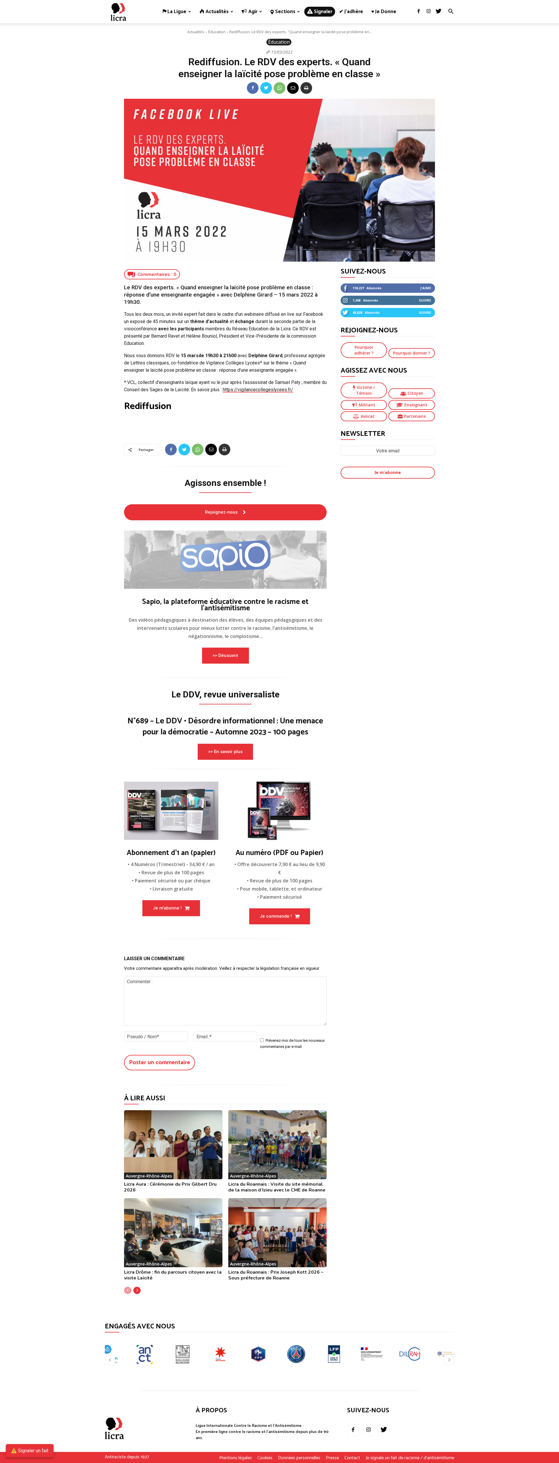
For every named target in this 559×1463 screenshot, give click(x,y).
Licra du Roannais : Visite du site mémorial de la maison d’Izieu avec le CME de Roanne (277, 1187)
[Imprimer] (306, 88)
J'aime (425, 288)
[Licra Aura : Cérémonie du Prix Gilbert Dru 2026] (173, 1144)
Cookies (265, 1458)
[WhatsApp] (279, 88)
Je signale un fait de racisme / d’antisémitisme (410, 1458)
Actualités (195, 31)
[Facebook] (418, 11)
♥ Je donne (383, 12)
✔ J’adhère (351, 12)
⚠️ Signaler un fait (29, 1450)
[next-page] (137, 1290)
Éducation (217, 31)
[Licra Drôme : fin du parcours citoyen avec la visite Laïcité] (173, 1232)
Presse (332, 1458)
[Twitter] (438, 11)
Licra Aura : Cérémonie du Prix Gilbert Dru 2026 (170, 1187)
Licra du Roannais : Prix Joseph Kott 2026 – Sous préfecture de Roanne (275, 1275)
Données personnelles (299, 1458)
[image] (225, 559)
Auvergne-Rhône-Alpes (149, 1176)
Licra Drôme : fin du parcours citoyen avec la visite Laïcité (173, 1275)
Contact (352, 1458)
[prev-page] (127, 1290)
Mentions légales (235, 1458)
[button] (450, 12)
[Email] (293, 88)
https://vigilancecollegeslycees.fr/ (258, 389)
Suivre (425, 300)
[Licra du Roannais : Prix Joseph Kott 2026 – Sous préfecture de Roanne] (277, 1232)
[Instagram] (428, 11)
